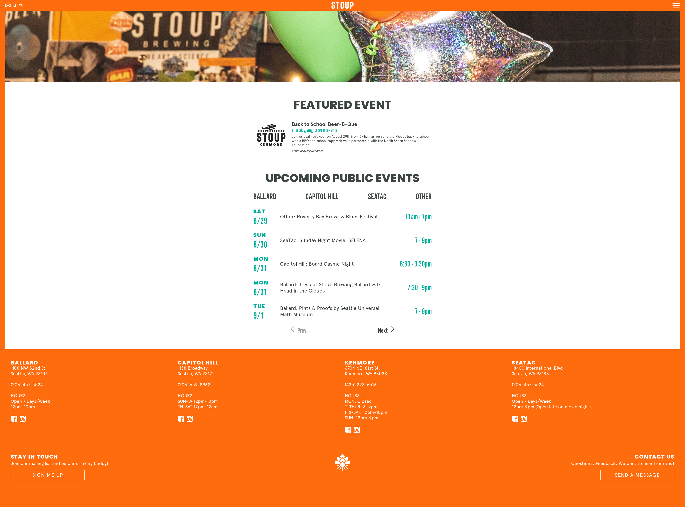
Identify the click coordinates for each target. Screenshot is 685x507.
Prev (301, 330)
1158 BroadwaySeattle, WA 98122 (196, 370)
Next (383, 330)
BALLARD (24, 362)
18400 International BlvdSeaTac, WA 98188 (537, 370)
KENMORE (360, 362)
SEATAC (524, 362)
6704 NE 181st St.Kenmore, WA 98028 (366, 370)
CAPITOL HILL (198, 362)
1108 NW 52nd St (28, 368)
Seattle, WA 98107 (29, 373)
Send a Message (637, 475)
